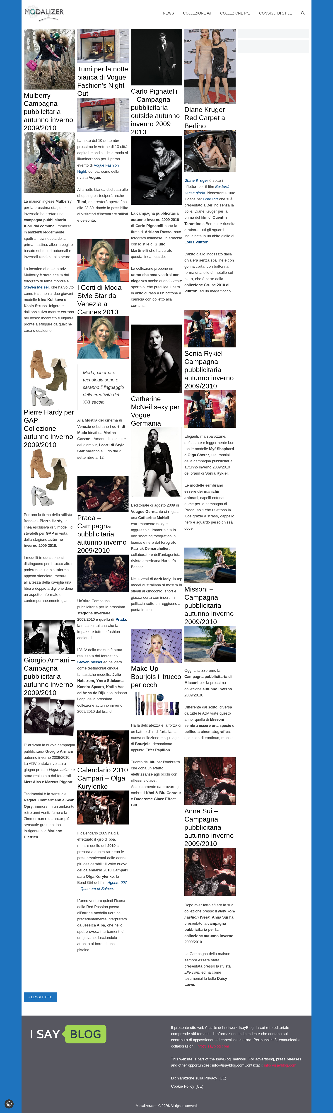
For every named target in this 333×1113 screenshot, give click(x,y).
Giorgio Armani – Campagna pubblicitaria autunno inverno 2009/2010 (49, 676)
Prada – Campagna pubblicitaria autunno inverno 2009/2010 (102, 534)
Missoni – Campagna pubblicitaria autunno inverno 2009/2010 (209, 605)
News (168, 13)
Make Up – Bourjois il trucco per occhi (156, 677)
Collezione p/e (235, 13)
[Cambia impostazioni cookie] (9, 1103)
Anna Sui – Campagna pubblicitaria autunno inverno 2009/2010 (209, 827)
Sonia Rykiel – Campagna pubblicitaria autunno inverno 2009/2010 (209, 370)
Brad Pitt (210, 199)
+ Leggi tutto (40, 997)
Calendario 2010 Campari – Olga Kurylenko (102, 778)
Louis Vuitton (196, 242)
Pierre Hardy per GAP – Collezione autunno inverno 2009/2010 (49, 428)
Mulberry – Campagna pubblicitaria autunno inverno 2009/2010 (48, 112)
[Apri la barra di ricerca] (303, 13)
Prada (121, 619)
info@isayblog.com (213, 1046)
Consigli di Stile (275, 13)
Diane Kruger (196, 180)
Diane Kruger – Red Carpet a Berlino (207, 118)
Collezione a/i (197, 13)
